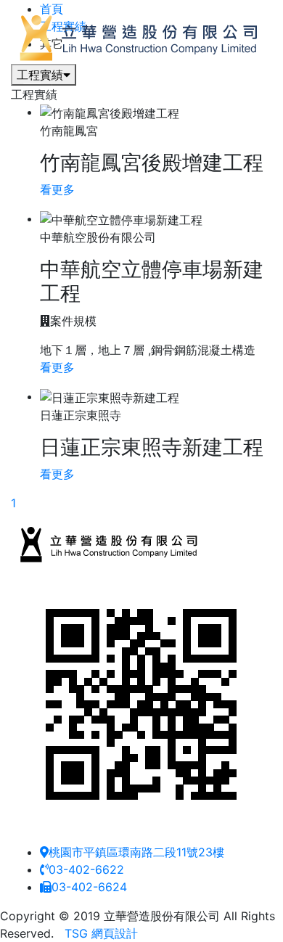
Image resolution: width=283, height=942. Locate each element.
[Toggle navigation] (32, 83)
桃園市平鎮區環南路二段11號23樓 (136, 852)
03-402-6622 (86, 869)
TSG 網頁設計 (101, 933)
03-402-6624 (89, 887)
